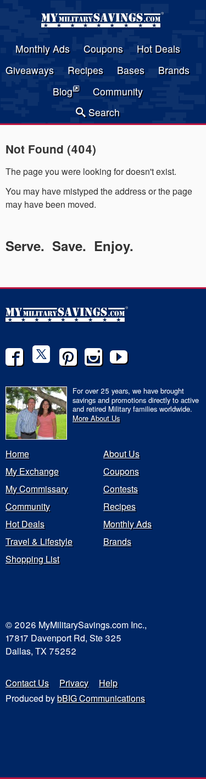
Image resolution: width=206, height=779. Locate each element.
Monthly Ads (42, 48)
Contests (120, 488)
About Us (121, 453)
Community (118, 91)
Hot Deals (158, 48)
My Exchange (32, 471)
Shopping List (32, 559)
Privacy (73, 682)
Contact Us (27, 682)
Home (17, 453)
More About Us (96, 418)
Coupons (103, 48)
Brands (174, 70)
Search (103, 112)
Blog (63, 91)
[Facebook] (14, 356)
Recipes (85, 70)
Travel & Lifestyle (39, 541)
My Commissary (36, 488)
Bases (130, 70)
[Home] (103, 24)
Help (108, 682)
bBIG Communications (101, 698)
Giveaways (29, 70)
